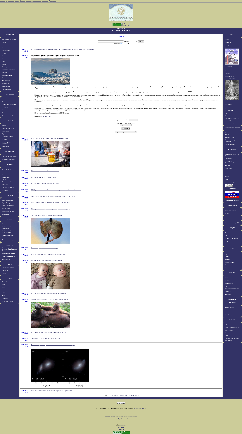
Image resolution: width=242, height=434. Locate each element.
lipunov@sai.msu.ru (140, 408)
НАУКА (232, 34)
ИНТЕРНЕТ (232, 302)
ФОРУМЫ (10, 195)
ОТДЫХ (232, 228)
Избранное (227, 291)
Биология (227, 165)
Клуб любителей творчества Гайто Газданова (9, 231)
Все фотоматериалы (7, 301)
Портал (2, 1)
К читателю (5, 45)
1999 (3, 295)
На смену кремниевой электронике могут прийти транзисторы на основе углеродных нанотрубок (62, 49)
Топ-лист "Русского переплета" (230, 308)
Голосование (37, 1)
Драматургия (5, 67)
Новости (28, 1)
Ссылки (125, 416)
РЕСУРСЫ (232, 272)
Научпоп (227, 213)
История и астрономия (231, 70)
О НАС (232, 249)
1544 (116, 395)
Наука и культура (229, 76)
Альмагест (5, 184)
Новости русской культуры (9, 39)
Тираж (226, 268)
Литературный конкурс (8, 253)
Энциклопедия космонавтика (228, 105)
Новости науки (229, 330)
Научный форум (6, 203)
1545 (119, 395)
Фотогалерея (5, 131)
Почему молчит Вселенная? (232, 45)
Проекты (227, 280)
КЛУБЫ (9, 219)
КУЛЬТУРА (10, 120)
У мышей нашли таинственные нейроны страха (46, 215)
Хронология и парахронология (6, 178)
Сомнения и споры (7, 75)
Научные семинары (230, 123)
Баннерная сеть (229, 311)
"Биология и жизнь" (230, 144)
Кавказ (4, 56)
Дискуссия (52, 1)
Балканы (4, 58)
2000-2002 (232, 79)
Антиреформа (228, 158)
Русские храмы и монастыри (6, 142)
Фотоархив (5, 298)
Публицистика (6, 50)
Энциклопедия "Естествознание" (229, 109)
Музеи (226, 232)
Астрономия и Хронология (9, 181)
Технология (228, 173)
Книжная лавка (6, 86)
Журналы (227, 286)
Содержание (10, 1)
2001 (3, 290)
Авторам (227, 256)
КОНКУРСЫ (9, 245)
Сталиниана (5, 190)
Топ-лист (45, 1)
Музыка (4, 134)
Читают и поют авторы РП (232, 223)
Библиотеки (228, 294)
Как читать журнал (230, 262)
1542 (109, 395)
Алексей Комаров (122, 425)
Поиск (226, 277)
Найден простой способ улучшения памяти (45, 183)
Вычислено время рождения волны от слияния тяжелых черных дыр (53, 345)
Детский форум (6, 214)
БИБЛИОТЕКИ (232, 205)
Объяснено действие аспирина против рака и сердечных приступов (53, 196)
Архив (121, 416)
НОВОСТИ (232, 319)
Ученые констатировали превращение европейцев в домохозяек (51, 391)
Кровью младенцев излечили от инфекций (44, 248)
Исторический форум (8, 211)
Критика (4, 72)
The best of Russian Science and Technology (232, 339)
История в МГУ (6, 172)
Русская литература (230, 182)
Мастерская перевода (8, 239)
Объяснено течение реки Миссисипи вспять (45, 171)
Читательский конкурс (8, 256)
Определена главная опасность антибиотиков (45, 338)
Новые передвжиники (8, 128)
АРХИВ (10, 278)
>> (139, 395)
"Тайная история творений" (9, 104)
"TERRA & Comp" (229, 137)
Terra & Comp (47, 116)
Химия (226, 179)
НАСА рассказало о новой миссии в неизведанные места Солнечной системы (56, 190)
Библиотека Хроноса (230, 210)
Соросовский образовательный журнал (231, 162)
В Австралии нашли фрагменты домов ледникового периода (50, 209)
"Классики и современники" (9, 99)
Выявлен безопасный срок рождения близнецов (46, 260)
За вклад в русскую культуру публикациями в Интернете (9, 249)
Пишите (22, 1)
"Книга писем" (6, 107)
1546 (122, 395)
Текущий (4, 281)
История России (6, 169)
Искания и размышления (8, 69)
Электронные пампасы (8, 267)
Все (226, 324)
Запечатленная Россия (8, 187)
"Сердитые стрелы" (7, 115)
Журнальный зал (6, 89)
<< (103, 395)
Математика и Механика (231, 171)
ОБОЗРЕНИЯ (10, 94)
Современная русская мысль (9, 156)
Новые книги (5, 78)
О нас (17, 1)
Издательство (5, 83)
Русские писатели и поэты (232, 288)
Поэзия (4, 64)
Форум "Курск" (6, 208)
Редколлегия (228, 254)
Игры (226, 235)
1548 (129, 395)
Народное (227, 241)
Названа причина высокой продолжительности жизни (48, 332)
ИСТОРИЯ (10, 164)
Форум (4, 273)
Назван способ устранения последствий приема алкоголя (49, 138)
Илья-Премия (6, 259)
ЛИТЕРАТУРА (10, 34)
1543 (112, 395)
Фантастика (5, 270)
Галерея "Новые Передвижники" (121, 418)
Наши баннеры (229, 314)
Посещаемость (229, 283)
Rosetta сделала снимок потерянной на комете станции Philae (50, 202)
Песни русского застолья (231, 238)
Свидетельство (119, 37)
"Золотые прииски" (7, 112)
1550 (135, 395)
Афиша (4, 42)
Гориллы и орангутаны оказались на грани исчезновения (49, 299)
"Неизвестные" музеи (7, 136)
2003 (3, 284)
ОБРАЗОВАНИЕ (232, 149)
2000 (3, 292)
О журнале (227, 259)
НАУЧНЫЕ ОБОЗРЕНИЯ (232, 128)
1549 (132, 395)
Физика (227, 176)
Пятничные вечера (7, 224)
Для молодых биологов (232, 200)
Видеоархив (5, 146)
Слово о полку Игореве (8, 174)
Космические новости (230, 101)
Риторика (4, 139)
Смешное (227, 244)
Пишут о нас (228, 265)
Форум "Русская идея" (8, 205)
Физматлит (227, 115)
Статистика (129, 416)
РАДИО (232, 218)
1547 (126, 395)
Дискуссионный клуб (8, 200)
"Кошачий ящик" (6, 110)
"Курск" (4, 53)
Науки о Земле (228, 168)
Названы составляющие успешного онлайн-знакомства (48, 293)
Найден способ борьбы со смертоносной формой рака (48, 254)
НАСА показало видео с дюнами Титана (44, 177)
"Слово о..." (5, 101)
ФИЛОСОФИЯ (9, 151)
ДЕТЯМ (9, 264)
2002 (3, 287)
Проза (3, 61)
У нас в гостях (6, 80)
